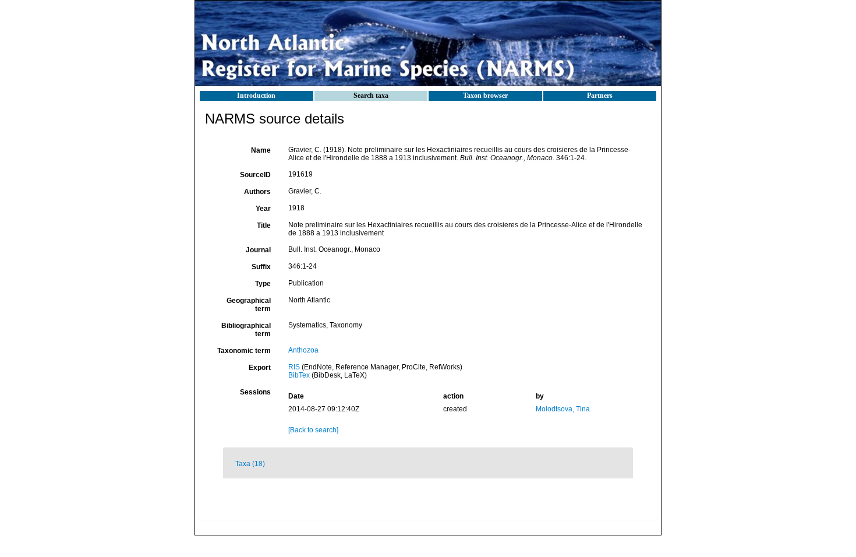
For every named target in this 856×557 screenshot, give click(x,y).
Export (260, 368)
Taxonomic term (244, 351)
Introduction (256, 95)
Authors (257, 192)
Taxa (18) (250, 464)
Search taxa (370, 95)
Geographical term (249, 305)
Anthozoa (303, 350)
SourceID (255, 175)
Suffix (261, 267)
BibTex (299, 375)
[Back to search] (313, 430)
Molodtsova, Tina (563, 409)
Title (264, 225)
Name (261, 150)
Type (263, 284)
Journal (258, 250)
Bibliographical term (246, 330)
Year (263, 209)
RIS (294, 367)
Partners (600, 95)
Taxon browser (485, 95)
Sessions (255, 392)
